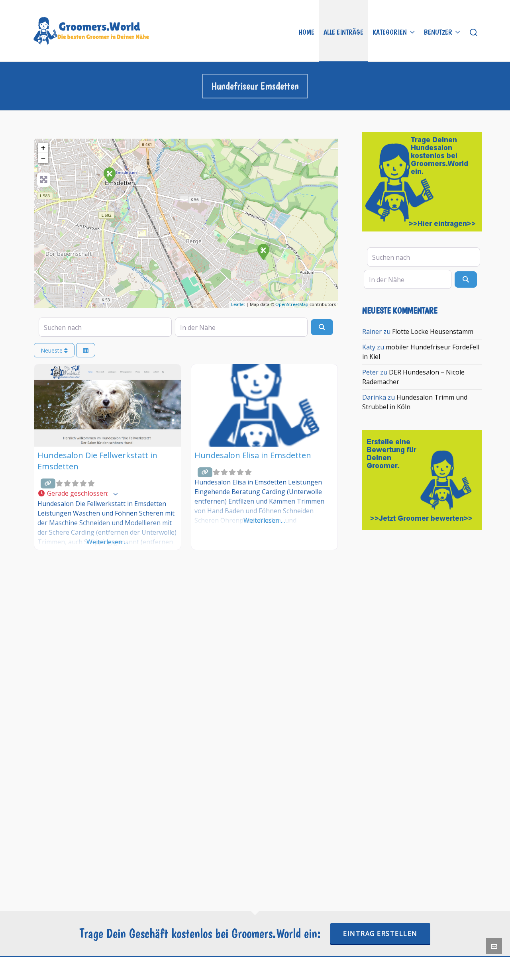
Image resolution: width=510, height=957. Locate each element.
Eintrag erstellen (380, 933)
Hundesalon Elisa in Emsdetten (252, 455)
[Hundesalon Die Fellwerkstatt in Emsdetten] (109, 175)
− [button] (43, 158)
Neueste (52, 350)
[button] (107, 493)
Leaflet (238, 304)
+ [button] (43, 147)
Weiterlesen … (107, 541)
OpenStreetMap (291, 304)
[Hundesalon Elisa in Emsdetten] (263, 251)
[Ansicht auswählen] (85, 350)
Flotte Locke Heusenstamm (432, 331)
